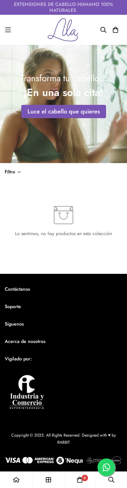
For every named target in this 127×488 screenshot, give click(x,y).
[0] (80, 480)
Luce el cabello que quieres (63, 111)
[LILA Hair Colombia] (63, 30)
